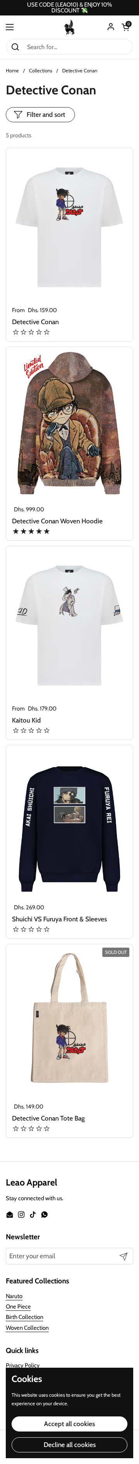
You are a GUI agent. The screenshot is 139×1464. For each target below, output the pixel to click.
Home (12, 70)
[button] (125, 27)
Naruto (14, 1296)
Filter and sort (46, 114)
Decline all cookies (70, 1445)
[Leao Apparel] (69, 27)
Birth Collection (24, 1317)
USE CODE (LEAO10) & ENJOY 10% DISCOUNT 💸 (69, 8)
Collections (40, 70)
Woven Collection (27, 1327)
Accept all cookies (69, 1424)
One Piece (18, 1306)
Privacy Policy (23, 1365)
